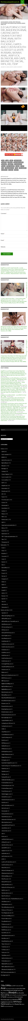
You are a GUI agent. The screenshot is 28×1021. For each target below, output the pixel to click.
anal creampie (8, 988)
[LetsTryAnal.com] (9, 1006)
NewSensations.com (6, 893)
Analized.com (5, 649)
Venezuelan (4, 607)
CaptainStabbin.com (6, 720)
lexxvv (11, 67)
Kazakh (3, 590)
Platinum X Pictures (6, 910)
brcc (18, 993)
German (3, 576)
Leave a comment (18, 67)
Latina (3, 593)
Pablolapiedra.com (6, 904)
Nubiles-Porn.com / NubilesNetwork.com (12, 898)
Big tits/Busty (5, 463)
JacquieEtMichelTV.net (7, 825)
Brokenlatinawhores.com (8, 714)
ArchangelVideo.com (7, 663)
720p (7, 160)
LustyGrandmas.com (6, 864)
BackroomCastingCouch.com (9, 675)
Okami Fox (4, 169)
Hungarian (4, 579)
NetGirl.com (5, 890)
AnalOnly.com (5, 655)
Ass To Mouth (4, 990)
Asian (3, 550)
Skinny (23, 23)
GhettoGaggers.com (6, 794)
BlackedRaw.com (6, 695)
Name (3, 233)
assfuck (10, 162)
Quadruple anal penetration (8, 525)
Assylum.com (5, 669)
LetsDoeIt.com (5, 853)
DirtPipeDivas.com (6, 751)
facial (3, 166)
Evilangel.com (5, 760)
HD (2, 168)
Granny (3, 502)
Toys (5, 1006)
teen (2, 1006)
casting (6, 995)
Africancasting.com (6, 627)
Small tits (3, 24)
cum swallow (18, 995)
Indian (3, 581)
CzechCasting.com (6, 737)
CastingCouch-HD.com (7, 723)
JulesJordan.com (6, 830)
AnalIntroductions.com (7, 646)
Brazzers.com (5, 703)
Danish (3, 562)
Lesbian (3, 511)
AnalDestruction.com (7, 644)
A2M (2, 22)
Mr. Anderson (23, 168)
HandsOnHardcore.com (7, 799)
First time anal (16, 22)
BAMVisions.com (6, 678)
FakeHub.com (5, 768)
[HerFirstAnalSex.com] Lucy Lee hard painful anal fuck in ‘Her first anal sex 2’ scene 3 (14, 414)
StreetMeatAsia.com (6, 941)
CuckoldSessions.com (7, 734)
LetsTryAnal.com (6, 856)
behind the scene (6, 460)
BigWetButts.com (6, 689)
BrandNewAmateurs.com (8, 700)
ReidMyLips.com (6, 929)
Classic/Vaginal (5, 474)
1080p (8, 985)
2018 (17, 985)
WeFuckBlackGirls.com (7, 966)
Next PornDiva (5, 895)
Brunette (10, 164)
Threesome (4, 542)
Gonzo (10, 999)
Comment (4, 213)
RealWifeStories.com (7, 927)
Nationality (3, 545)
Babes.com (4, 672)
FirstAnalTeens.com (6, 788)
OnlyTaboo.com (5, 901)
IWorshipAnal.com (6, 822)
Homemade (4, 505)
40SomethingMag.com (7, 615)
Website (3, 247)
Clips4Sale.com (5, 731)
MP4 (16, 168)
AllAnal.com (5, 629)
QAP (3, 522)
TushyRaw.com (5, 955)
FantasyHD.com (5, 777)
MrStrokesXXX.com (6, 884)
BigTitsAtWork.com (6, 686)
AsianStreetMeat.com (7, 666)
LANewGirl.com (5, 842)
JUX (3, 833)
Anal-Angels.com (6, 635)
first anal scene (19, 997)
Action (2, 448)
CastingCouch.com (6, 726)
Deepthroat (4, 485)
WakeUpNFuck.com (6, 963)
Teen (3, 539)
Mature (3, 513)
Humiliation (4, 508)
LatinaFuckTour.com (6, 845)
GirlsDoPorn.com (6, 796)
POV (13, 1004)
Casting (10, 22)
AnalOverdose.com (6, 658)
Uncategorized (4, 975)
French (3, 573)
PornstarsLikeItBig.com (7, 915)
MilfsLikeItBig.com (6, 876)
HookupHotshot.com (7, 813)
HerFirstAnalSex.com (7, 805)
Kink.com (4, 836)
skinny (16, 169)
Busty (2, 995)
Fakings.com (5, 774)
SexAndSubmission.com (7, 935)
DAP (3, 482)
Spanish (3, 598)
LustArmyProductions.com (8, 862)
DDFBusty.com (5, 743)
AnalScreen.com (5, 661)
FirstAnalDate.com (6, 782)
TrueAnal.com (5, 946)
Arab (3, 547)
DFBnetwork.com (6, 748)
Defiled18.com (5, 746)
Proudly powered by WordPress (7, 1019)
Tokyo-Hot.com (5, 944)
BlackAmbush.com (6, 692)
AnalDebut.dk (5, 641)
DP (2, 494)
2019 (3, 160)
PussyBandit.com (6, 921)
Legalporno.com (5, 23)
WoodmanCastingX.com (7, 969)
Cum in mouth (5, 477)
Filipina (3, 570)
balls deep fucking (18, 162)
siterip (23, 1004)
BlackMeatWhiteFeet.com (8, 697)
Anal (11, 160)
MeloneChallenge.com (7, 870)
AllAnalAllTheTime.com (7, 632)
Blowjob (5, 22)
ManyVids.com (5, 867)
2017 (14, 985)
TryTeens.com (5, 949)
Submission (4, 533)
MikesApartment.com (7, 873)
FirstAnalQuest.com (6, 785)
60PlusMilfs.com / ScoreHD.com (9, 621)
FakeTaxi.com (5, 771)
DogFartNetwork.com (7, 754)
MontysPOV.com (6, 881)
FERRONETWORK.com (7, 779)
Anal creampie (5, 454)
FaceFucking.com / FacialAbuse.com (10, 765)
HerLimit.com (5, 808)
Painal (19, 1002)
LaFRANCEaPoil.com (7, 839)
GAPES (17, 166)
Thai (3, 601)
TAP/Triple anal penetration (7, 972)
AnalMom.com (5, 652)
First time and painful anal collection (11, 2)
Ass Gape (4, 162)
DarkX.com (4, 740)
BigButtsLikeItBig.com (7, 683)
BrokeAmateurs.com (7, 712)
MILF (3, 516)
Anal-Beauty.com (6, 638)
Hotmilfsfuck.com (6, 816)
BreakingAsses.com (6, 709)
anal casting (18, 160)
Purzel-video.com (6, 918)
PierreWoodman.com (7, 907)
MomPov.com (5, 879)
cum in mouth (18, 164)
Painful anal (13, 23)
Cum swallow (5, 480)
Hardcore (15, 999)
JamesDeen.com (5, 828)
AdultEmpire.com (6, 624)
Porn (10, 1004)
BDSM (3, 457)
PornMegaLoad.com (6, 912)
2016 (12, 985)
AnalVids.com (13, 988)
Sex (20, 1004)
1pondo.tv (4, 613)
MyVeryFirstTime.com (7, 887)
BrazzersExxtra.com (6, 706)
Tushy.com (4, 952)
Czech (3, 559)
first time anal (10, 166)
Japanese (4, 587)
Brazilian (4, 553)
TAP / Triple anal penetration (8, 536)
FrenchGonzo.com (6, 791)
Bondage (4, 468)
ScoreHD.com (5, 932)
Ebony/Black (5, 567)
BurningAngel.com (6, 717)
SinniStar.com (5, 938)
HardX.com (4, 802)
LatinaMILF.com (5, 847)
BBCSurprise (5, 680)
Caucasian (4, 556)
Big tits (3, 993)
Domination (4, 488)
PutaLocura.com (5, 924)
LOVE (3, 859)
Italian (3, 584)
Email (2, 240)
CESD (3, 729)
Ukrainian (4, 604)
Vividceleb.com (5, 961)
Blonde (6, 993)
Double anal (4, 491)
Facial (3, 496)
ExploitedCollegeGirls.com (8, 762)
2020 (22, 985)
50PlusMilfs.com (6, 618)
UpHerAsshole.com (6, 958)
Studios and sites (5, 610)
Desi (3, 564)
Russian (19, 23)
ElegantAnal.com (6, 757)
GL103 (22, 166)
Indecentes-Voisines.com (7, 819)
